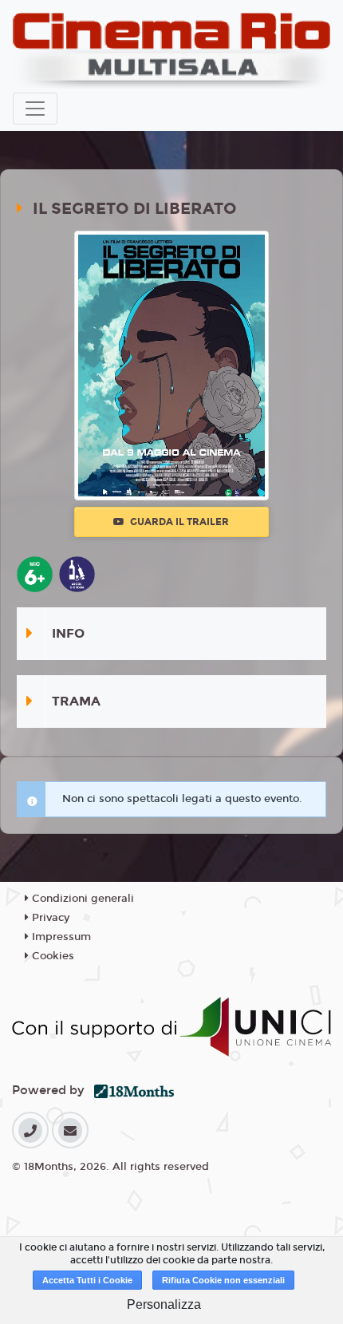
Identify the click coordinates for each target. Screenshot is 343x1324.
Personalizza (164, 1304)
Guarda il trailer (178, 522)
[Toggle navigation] (35, 108)
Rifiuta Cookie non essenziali (223, 1280)
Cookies (51, 956)
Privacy (49, 917)
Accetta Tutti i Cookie (87, 1280)
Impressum (60, 937)
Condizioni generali (81, 898)
